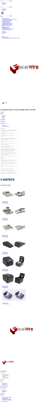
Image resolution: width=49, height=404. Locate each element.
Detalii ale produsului (5, 126)
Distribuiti (3, 115)
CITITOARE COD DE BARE (7, 20)
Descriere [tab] (3, 125)
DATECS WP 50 (5, 253)
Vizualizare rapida (5, 201)
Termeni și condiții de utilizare (6, 397)
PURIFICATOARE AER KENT (7, 25)
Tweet (3, 116)
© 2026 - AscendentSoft (4, 401)
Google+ (3, 117)
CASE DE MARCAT (5, 18)
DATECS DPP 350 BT (5, 303)
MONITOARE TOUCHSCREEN (7, 23)
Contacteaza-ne (4, 3)
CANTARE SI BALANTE (6, 22)
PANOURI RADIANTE (6, 21)
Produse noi (4, 384)
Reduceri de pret (4, 383)
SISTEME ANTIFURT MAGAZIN (7, 28)
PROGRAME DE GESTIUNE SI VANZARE (9, 19)
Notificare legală (4, 398)
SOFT (3, 26)
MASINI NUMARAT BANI (6, 29)
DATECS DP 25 (4, 219)
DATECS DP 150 (5, 202)
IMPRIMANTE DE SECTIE (6, 24)
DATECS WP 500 (5, 236)
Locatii (3, 4)
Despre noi (4, 2)
